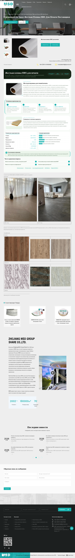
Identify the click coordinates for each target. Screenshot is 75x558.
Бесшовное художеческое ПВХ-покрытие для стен (40, 527)
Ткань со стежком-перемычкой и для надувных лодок (39, 522)
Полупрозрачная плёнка (19, 529)
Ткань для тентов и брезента (20, 522)
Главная (23, 2)
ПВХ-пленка (17, 14)
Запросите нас (45, 44)
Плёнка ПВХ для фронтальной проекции (40, 529)
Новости (44, 2)
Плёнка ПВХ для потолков (20, 519)
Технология (38, 2)
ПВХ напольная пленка (26, 14)
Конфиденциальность (26, 6)
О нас (34, 2)
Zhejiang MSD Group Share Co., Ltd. (31, 555)
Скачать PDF (22, 22)
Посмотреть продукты (11, 22)
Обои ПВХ (34, 524)
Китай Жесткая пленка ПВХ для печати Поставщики (22, 376)
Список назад (55, 44)
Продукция (29, 2)
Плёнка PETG (17, 526)
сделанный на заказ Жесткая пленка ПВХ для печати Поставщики (52, 555)
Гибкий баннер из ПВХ (37, 519)
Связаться (49, 2)
